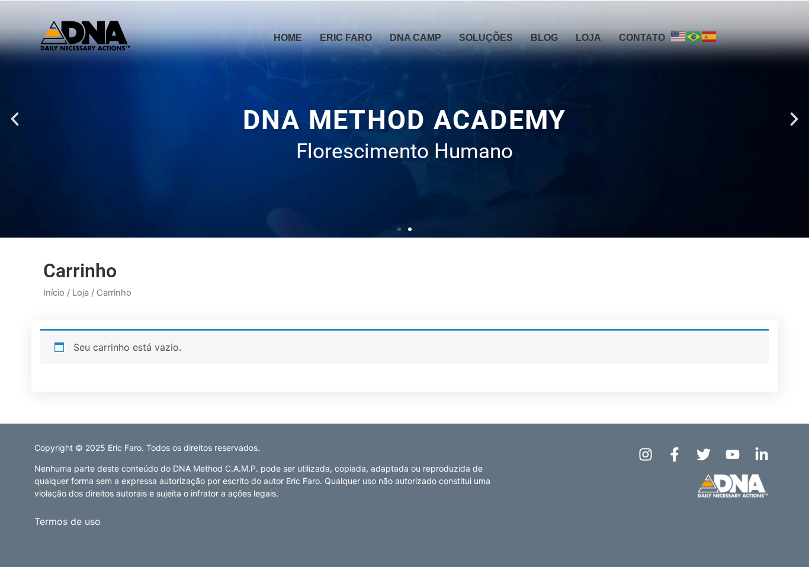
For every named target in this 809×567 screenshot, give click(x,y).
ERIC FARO (346, 38)
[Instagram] (645, 454)
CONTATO (642, 38)
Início (54, 292)
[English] (678, 36)
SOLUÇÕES (486, 38)
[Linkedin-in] (762, 454)
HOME (288, 38)
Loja (80, 292)
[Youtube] (732, 454)
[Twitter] (703, 454)
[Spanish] (709, 36)
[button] (15, 119)
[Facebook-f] (674, 454)
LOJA (588, 38)
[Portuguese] (694, 36)
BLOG (544, 38)
